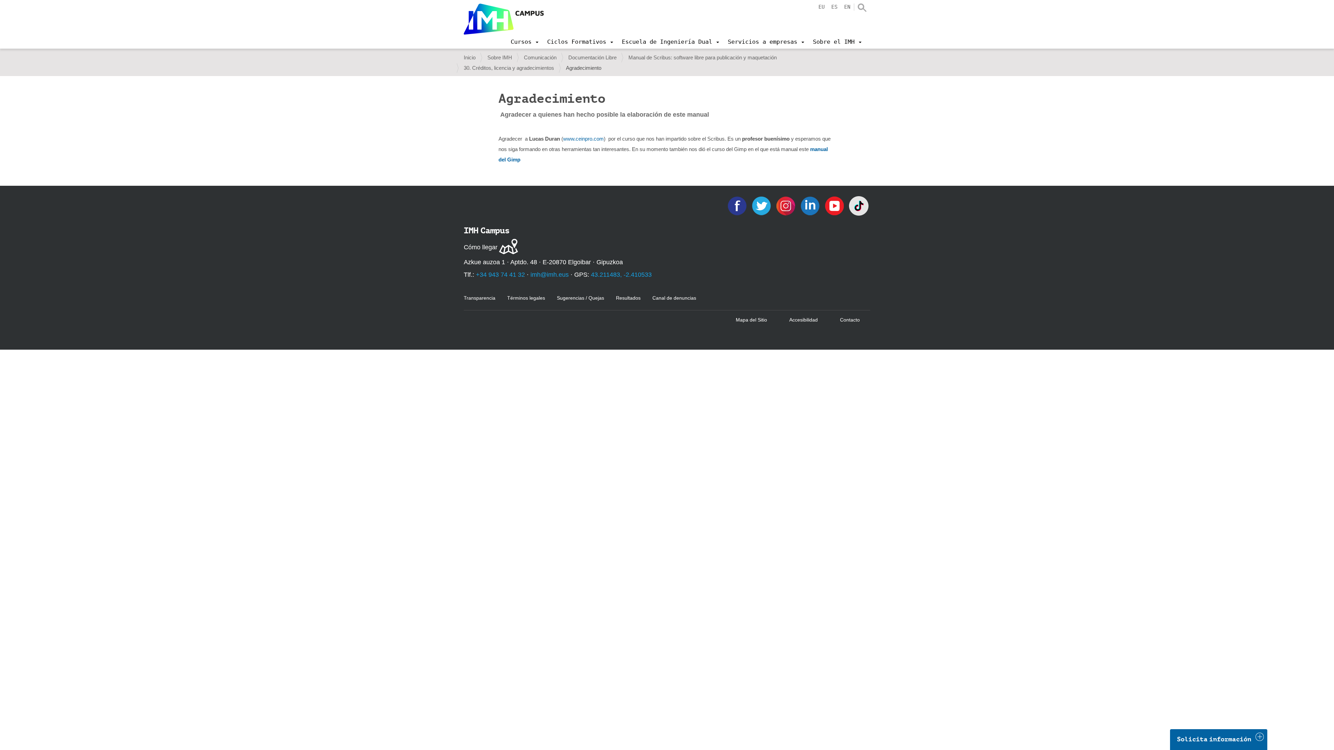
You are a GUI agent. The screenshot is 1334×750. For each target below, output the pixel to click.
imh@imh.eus (549, 274)
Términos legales (526, 298)
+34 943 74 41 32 (500, 274)
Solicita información (1214, 739)
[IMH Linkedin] (811, 205)
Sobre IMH (499, 57)
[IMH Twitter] (762, 205)
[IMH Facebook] (738, 205)
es (834, 7)
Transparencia (479, 298)
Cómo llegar (480, 247)
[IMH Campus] (504, 19)
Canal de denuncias (674, 298)
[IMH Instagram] (786, 205)
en (847, 7)
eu (821, 7)
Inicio (470, 57)
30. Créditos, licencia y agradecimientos (509, 68)
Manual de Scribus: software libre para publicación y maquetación (702, 57)
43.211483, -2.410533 (621, 274)
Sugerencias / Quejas (580, 298)
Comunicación (540, 57)
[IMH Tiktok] (858, 205)
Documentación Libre (592, 57)
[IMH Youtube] (835, 205)
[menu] (524, 42)
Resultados (628, 298)
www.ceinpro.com (583, 139)
